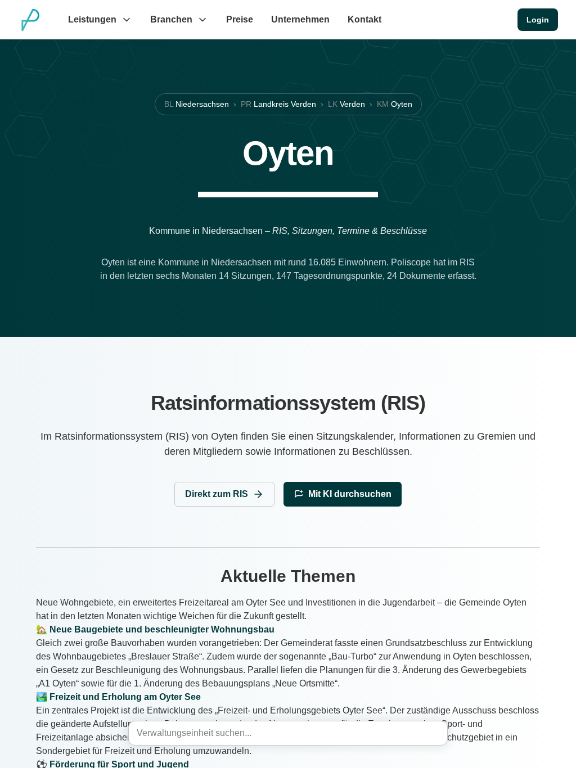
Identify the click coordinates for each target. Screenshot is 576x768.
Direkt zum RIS (216, 494)
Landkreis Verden (278, 104)
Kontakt (364, 19)
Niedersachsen (196, 104)
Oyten (394, 104)
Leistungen (92, 19)
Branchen (171, 19)
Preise (239, 19)
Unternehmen (300, 19)
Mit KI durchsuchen (350, 494)
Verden (346, 104)
